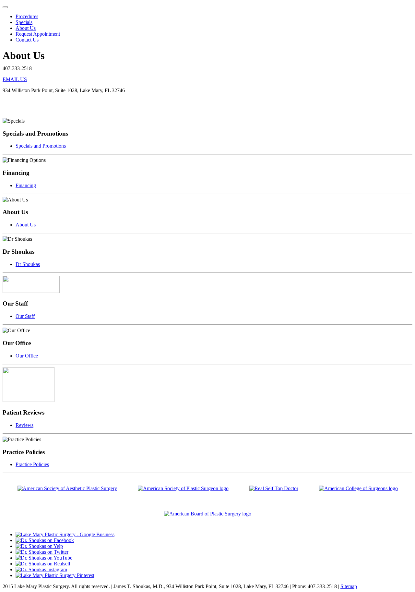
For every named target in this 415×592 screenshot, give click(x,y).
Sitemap (348, 586)
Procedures (27, 16)
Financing (26, 185)
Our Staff (25, 316)
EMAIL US (15, 79)
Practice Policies (32, 464)
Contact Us (27, 39)
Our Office (27, 355)
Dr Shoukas (28, 264)
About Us (26, 28)
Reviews (24, 425)
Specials (24, 22)
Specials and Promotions (41, 146)
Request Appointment (38, 34)
